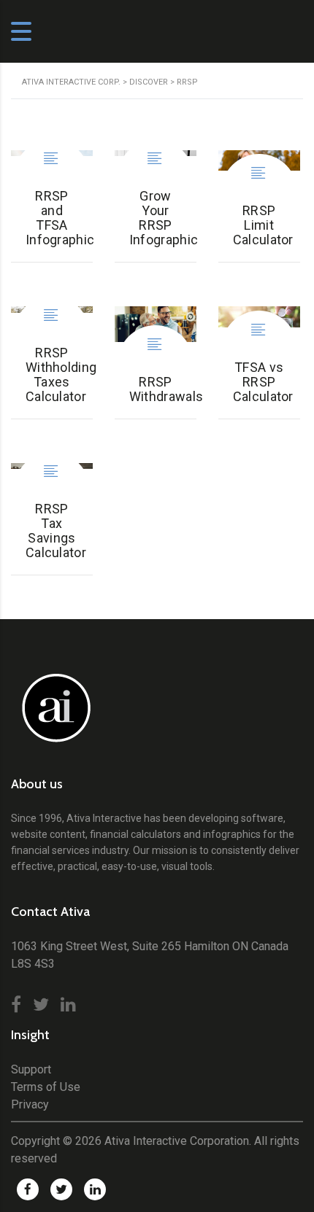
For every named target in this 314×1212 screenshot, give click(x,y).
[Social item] (16, 1005)
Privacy (30, 1104)
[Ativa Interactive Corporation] (53, 716)
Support (31, 1069)
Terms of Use (45, 1087)
